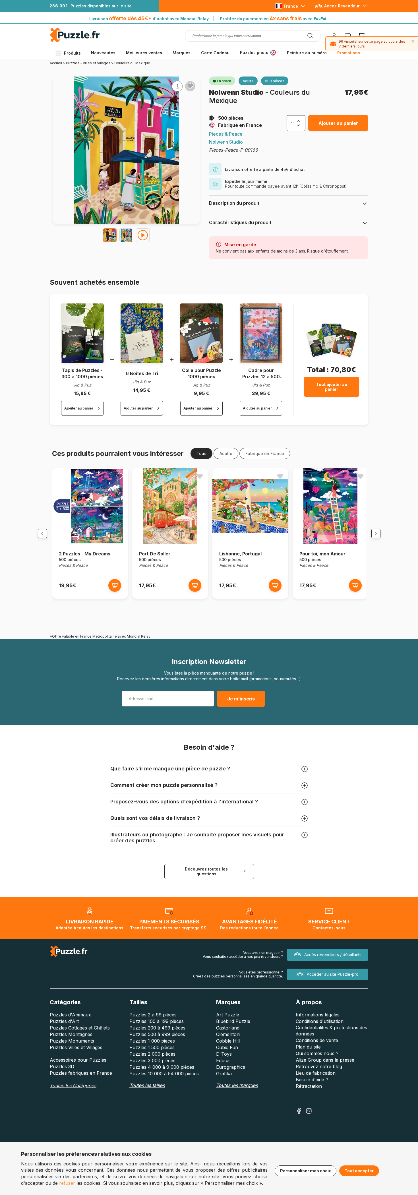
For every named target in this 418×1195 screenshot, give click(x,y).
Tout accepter (359, 1170)
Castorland (227, 1028)
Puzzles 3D (62, 1066)
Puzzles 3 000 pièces (152, 1060)
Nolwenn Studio (237, 92)
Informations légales (318, 1015)
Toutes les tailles (147, 1085)
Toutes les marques (237, 1085)
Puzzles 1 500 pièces (152, 1047)
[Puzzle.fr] (75, 41)
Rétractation (309, 1086)
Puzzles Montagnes (71, 1034)
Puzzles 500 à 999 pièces (157, 1034)
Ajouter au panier (338, 123)
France (291, 6)
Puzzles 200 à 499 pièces (157, 1028)
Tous (201, 453)
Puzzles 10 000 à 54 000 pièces (164, 1073)
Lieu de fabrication (316, 1073)
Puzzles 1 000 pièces (152, 1041)
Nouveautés (103, 52)
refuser (67, 1183)
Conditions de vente (317, 1040)
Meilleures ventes (144, 52)
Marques (182, 52)
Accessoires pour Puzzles (78, 1060)
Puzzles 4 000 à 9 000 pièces (161, 1067)
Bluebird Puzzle (233, 1021)
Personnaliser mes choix (305, 1170)
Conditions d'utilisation (319, 1021)
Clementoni (228, 1034)
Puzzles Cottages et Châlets (80, 1028)
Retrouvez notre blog (319, 1066)
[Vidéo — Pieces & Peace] (143, 235)
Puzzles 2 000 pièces (152, 1054)
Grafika (224, 1073)
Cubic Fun (227, 1047)
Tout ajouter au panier (331, 387)
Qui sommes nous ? (317, 1053)
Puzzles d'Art (64, 1021)
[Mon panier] (361, 36)
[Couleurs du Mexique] (110, 235)
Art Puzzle (227, 1015)
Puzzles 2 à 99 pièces (153, 1015)
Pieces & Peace (226, 134)
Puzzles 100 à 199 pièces (156, 1021)
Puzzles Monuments (72, 1041)
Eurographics (230, 1067)
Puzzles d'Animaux (70, 1015)
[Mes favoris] (348, 36)
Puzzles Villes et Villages (76, 1047)
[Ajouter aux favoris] (190, 86)
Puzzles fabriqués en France (81, 1073)
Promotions (348, 52)
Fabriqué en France (240, 125)
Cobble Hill (228, 1041)
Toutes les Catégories (73, 1085)
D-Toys (224, 1054)
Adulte (226, 453)
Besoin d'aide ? (312, 1079)
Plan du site (308, 1047)
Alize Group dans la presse (325, 1060)
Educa (222, 1060)
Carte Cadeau (215, 52)
